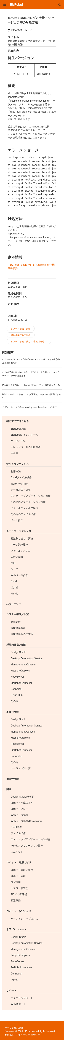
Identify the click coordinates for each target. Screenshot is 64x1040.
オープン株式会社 (14, 1027)
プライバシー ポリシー (28, 1034)
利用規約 (9, 1034)
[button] (59, 4)
